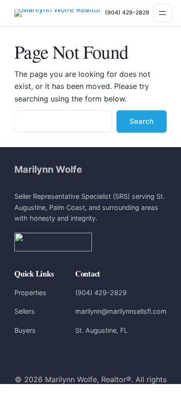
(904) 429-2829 (127, 12)
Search (141, 121)
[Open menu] (162, 13)
